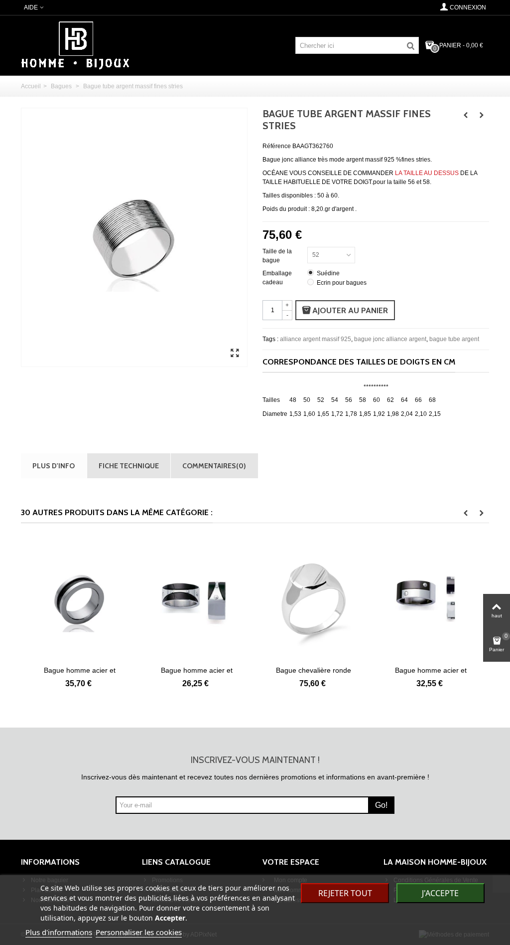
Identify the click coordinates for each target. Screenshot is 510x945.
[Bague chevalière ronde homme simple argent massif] (313, 599)
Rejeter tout (345, 893)
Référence (276, 146)
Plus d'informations (58, 932)
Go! (381, 805)
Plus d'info (53, 465)
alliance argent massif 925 (315, 339)
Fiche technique (129, 465)
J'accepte (440, 893)
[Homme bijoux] (75, 44)
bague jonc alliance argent (390, 339)
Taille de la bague (277, 256)
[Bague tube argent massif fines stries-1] (234, 354)
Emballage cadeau (277, 278)
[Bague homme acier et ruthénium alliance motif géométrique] (430, 599)
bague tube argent (454, 339)
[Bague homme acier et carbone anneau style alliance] (79, 599)
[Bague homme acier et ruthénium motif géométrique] (196, 599)
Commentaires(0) (214, 465)
